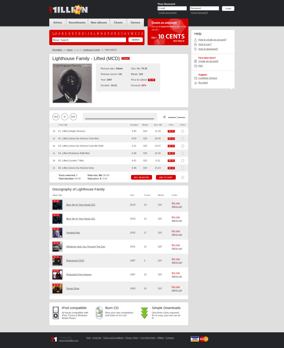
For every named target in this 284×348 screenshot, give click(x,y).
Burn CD (112, 308)
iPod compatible (74, 308)
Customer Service (207, 78)
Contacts (170, 338)
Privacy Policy (132, 338)
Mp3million (57, 50)
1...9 (54, 33)
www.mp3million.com (68, 340)
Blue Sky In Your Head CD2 (80, 204)
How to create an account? (212, 39)
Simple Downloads (166, 308)
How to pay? (205, 44)
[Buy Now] (141, 177)
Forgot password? (199, 12)
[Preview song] (54, 131)
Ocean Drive (72, 288)
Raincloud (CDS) (75, 260)
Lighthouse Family (91, 50)
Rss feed (203, 82)
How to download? (208, 49)
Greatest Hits (73, 232)
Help (88, 338)
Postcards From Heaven (79, 274)
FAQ (200, 66)
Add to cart (177, 206)
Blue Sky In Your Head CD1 (80, 218)
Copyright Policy (148, 338)
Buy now (176, 203)
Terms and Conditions (113, 338)
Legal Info (96, 338)
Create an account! (168, 12)
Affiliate (160, 338)
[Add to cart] (166, 177)
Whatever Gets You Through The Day (85, 246)
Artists (70, 50)
